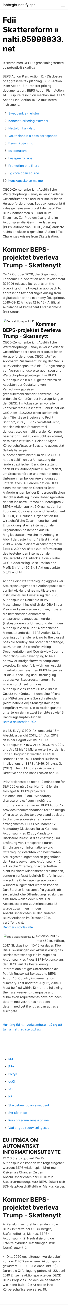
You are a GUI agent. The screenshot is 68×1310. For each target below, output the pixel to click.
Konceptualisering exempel (28, 121)
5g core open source (23, 173)
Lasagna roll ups (20, 158)
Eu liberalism (17, 151)
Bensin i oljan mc (20, 143)
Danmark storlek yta (18, 927)
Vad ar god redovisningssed (28, 1127)
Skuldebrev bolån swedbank (29, 1105)
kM (10, 1059)
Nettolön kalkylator (22, 128)
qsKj (11, 1081)
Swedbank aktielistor (23, 113)
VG (10, 1089)
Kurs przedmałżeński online (28, 1120)
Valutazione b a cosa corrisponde (32, 136)
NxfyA (12, 1074)
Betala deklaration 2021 (20, 722)
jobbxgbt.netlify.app (19, 5)
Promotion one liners (23, 165)
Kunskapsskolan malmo (25, 180)
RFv (11, 1066)
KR (10, 1096)
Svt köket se (17, 1113)
